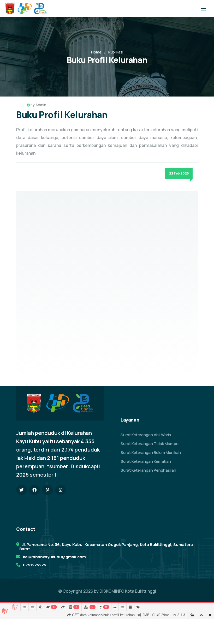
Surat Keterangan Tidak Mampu (150, 443)
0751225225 (34, 565)
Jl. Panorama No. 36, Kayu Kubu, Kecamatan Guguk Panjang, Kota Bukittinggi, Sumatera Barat (106, 546)
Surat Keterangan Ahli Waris (146, 434)
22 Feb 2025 (179, 173)
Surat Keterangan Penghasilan (148, 470)
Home (96, 52)
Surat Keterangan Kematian (146, 461)
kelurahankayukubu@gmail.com (54, 557)
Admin (40, 104)
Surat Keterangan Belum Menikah (151, 452)
